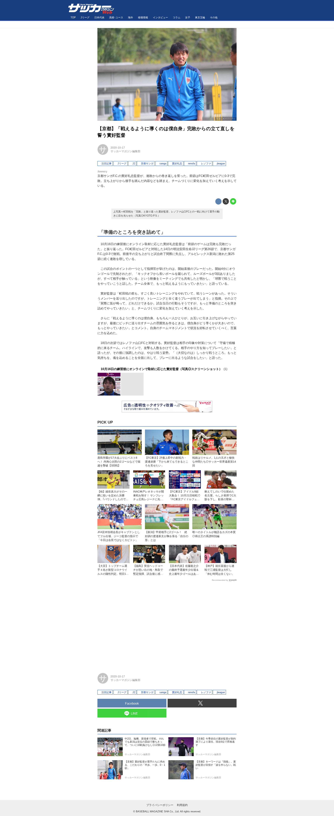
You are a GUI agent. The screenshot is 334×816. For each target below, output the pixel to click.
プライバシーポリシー (159, 805)
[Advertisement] (167, 625)
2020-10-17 (118, 147)
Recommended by (220, 580)
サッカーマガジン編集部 (125, 151)
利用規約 (182, 805)
